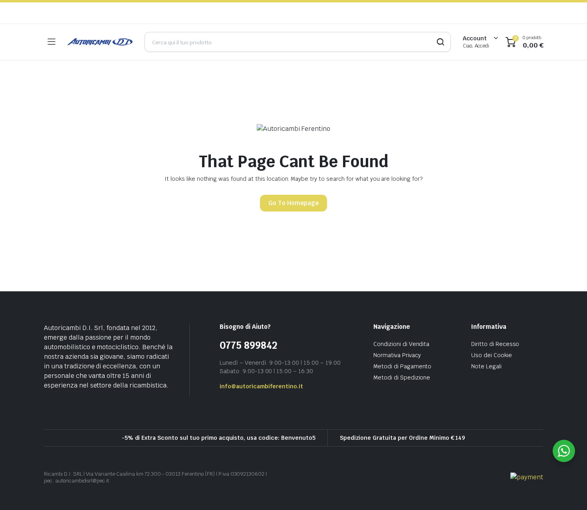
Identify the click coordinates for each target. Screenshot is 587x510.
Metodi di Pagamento (402, 366)
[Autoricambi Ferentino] (100, 42)
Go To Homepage (293, 203)
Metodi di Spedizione (401, 377)
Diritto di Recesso (495, 344)
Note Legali (486, 366)
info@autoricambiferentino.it (261, 386)
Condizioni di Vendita (401, 344)
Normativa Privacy (397, 355)
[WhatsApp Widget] (564, 451)
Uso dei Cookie (491, 355)
